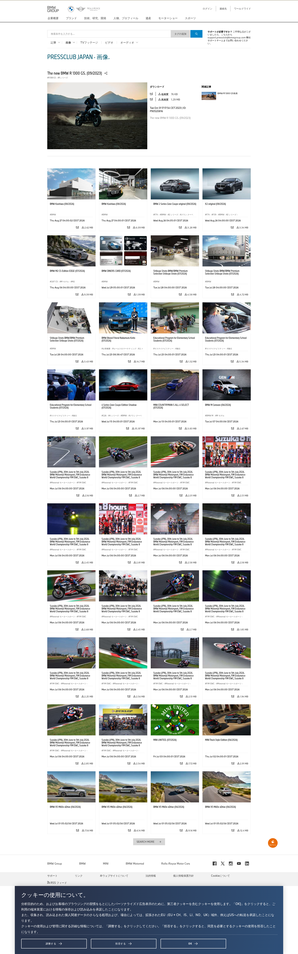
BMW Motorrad (135, 863)
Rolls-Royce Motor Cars (175, 863)
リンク (79, 875)
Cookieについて (220, 875)
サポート (52, 875)
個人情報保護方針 (183, 875)
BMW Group (54, 863)
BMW (82, 863)
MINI (105, 863)
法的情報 (151, 875)
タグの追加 (180, 33)
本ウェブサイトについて (114, 875)
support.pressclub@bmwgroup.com (227, 37)
